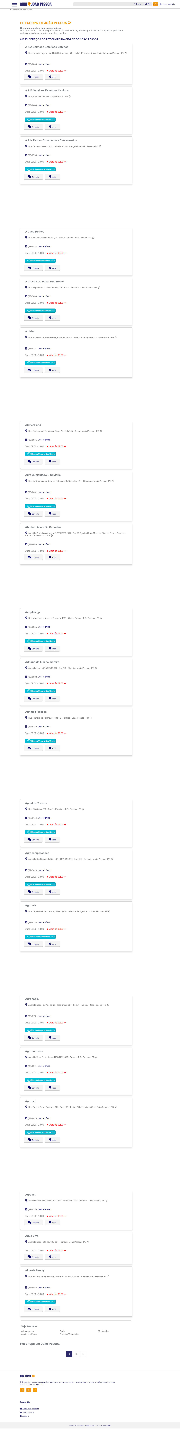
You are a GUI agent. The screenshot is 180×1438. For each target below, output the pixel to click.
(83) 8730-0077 (35, 155)
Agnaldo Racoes (36, 711)
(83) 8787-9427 (35, 348)
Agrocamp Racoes (37, 852)
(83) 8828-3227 (35, 1118)
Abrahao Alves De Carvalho (43, 527)
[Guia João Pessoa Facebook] (23, 1390)
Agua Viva (32, 1235)
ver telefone (44, 64)
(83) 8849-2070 (35, 544)
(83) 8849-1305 (35, 64)
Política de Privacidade (103, 1425)
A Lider (30, 331)
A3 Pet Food (33, 424)
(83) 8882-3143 (35, 246)
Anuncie (25, 1416)
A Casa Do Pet (34, 231)
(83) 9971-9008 (35, 440)
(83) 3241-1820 (35, 1066)
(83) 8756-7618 (35, 1209)
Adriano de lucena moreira (42, 661)
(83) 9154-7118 (35, 818)
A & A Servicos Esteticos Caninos (47, 46)
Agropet (30, 1101)
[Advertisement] (77, 206)
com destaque (161, 4)
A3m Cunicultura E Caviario (43, 474)
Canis (62, 1331)
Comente (33, 77)
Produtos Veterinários (69, 1334)
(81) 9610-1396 (35, 870)
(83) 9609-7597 (35, 296)
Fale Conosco (28, 1412)
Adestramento (27, 1331)
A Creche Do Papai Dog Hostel (45, 281)
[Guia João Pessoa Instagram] (36, 1390)
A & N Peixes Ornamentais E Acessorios (51, 140)
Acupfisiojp (33, 612)
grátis (172, 4)
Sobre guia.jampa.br (30, 1409)
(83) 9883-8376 (35, 677)
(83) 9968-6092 (35, 1287)
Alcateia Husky (35, 1270)
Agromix (31, 905)
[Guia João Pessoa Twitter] (29, 1390)
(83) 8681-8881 (35, 492)
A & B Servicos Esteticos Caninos (47, 90)
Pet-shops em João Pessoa (39, 1343)
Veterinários (103, 1331)
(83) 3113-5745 (35, 1016)
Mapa (53, 77)
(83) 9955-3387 (35, 627)
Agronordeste (34, 1051)
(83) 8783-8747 (35, 922)
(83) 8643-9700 (35, 105)
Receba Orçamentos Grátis (43, 120)
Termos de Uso (89, 1425)
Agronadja (32, 998)
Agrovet (30, 1194)
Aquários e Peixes (29, 1334)
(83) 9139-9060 (35, 726)
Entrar (138, 4)
